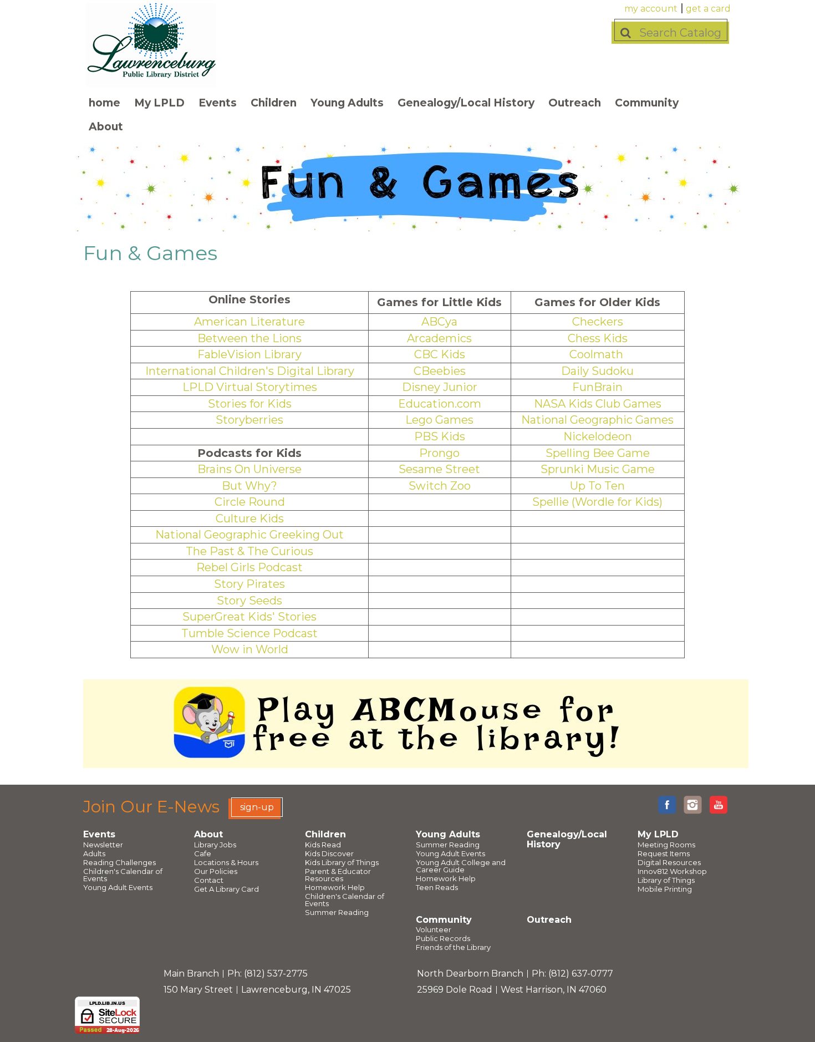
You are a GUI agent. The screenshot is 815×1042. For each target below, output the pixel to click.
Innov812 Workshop (672, 871)
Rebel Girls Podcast (249, 567)
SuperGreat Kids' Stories (249, 616)
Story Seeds (249, 600)
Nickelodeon (597, 436)
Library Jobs (215, 844)
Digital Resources (669, 862)
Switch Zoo (440, 485)
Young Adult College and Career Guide (461, 866)
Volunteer (433, 929)
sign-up (257, 807)
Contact (208, 880)
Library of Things (666, 880)
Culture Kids (250, 518)
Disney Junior (439, 387)
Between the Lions (249, 338)
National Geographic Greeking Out (249, 534)
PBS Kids (439, 436)
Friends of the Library (453, 947)
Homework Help (335, 887)
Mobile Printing (665, 889)
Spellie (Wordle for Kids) (597, 502)
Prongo (439, 453)
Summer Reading (337, 912)
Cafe (202, 853)
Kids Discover (329, 853)
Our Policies (215, 871)
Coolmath (596, 354)
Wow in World (249, 649)
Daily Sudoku (597, 371)
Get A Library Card (226, 889)
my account (651, 8)
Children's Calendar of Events (122, 875)
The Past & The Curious (249, 551)
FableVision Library (249, 354)
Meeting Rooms (666, 844)
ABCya (439, 321)
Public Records (443, 938)
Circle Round (250, 502)
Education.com (439, 403)
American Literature (249, 321)
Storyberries (249, 419)
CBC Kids (439, 354)
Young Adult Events (117, 887)
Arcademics (439, 338)
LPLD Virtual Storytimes (249, 387)
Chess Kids (598, 338)
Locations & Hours (226, 862)
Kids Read (323, 844)
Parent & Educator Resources (338, 875)
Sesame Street (439, 469)
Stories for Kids (250, 403)
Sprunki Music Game (598, 469)
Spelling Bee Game (598, 453)
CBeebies (440, 371)
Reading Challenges (119, 862)
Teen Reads (437, 887)
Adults (94, 853)
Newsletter (103, 844)
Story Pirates (249, 584)
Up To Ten (597, 485)
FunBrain (597, 387)
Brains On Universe (249, 469)
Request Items (664, 853)
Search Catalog (680, 32)
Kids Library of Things (342, 862)
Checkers (597, 321)
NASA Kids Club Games (597, 403)
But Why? (249, 485)
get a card (708, 8)
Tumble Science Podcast (249, 633)
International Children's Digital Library (249, 371)
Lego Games (439, 419)
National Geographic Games (597, 419)
